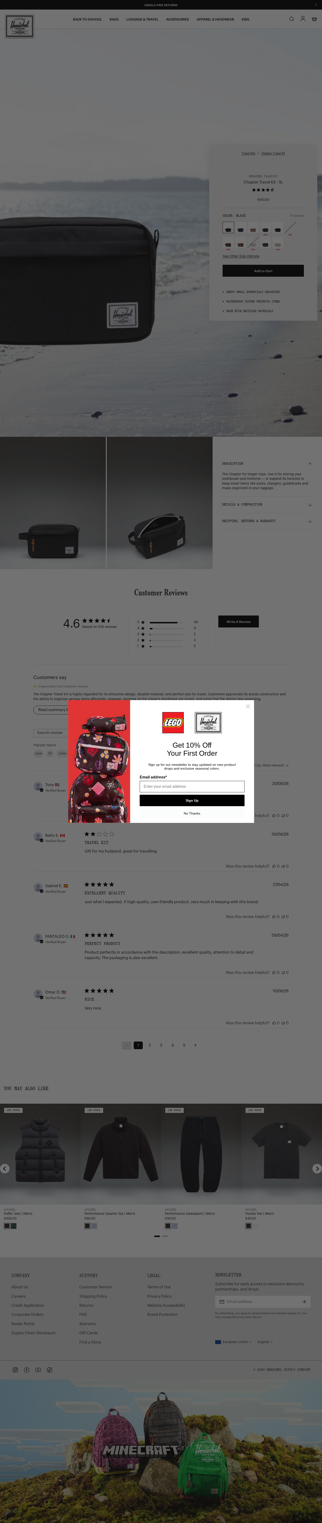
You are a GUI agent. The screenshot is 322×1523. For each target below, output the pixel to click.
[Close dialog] (248, 706)
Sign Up (192, 800)
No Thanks (192, 813)
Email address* (153, 777)
